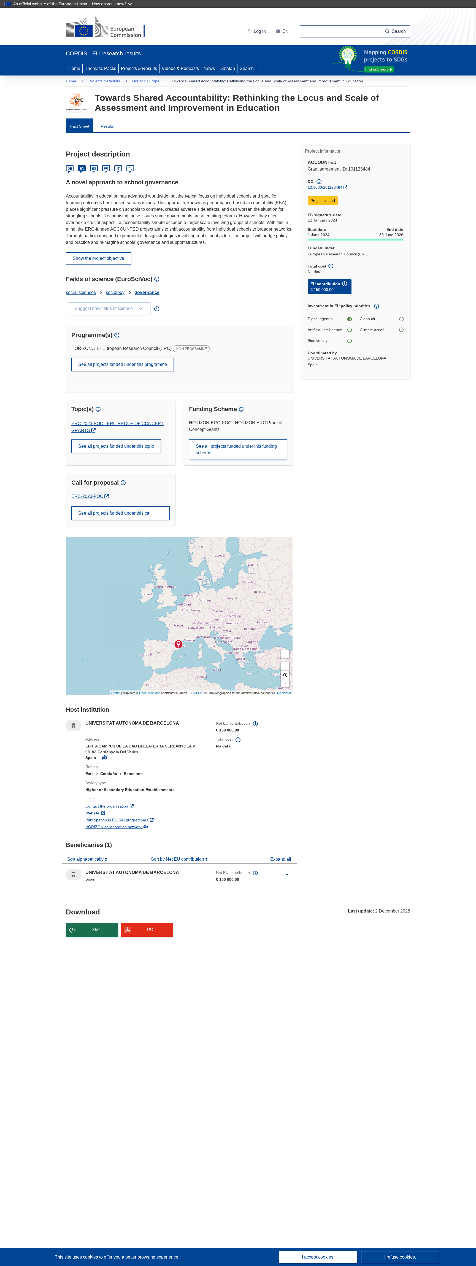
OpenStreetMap (149, 692)
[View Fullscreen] (285, 654)
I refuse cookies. (400, 1257)
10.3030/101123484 (325, 187)
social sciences (81, 292)
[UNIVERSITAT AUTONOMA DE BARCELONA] (178, 644)
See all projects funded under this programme (122, 364)
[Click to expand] (287, 874)
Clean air (367, 319)
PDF (151, 929)
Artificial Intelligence (325, 330)
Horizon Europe (145, 81)
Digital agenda (320, 319)
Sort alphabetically (86, 859)
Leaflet (115, 692)
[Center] (285, 675)
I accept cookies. (318, 1257)
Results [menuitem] (107, 126)
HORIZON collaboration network (133, 826)
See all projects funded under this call (115, 513)
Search (247, 68)
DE (69, 169)
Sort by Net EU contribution (178, 859)
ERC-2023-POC (90, 496)
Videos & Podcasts (180, 68)
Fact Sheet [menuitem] (79, 126)
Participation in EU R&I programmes (137, 819)
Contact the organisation (127, 806)
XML (96, 929)
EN (82, 169)
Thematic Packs (100, 68)
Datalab (227, 68)
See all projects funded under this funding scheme (236, 449)
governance (146, 292)
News (209, 68)
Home (74, 68)
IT (118, 169)
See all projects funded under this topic (116, 446)
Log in (260, 31)
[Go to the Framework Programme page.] (76, 103)
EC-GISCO (195, 692)
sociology (115, 292)
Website (112, 813)
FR (106, 169)
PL (130, 169)
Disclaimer (284, 692)
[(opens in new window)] (110, 28)
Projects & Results (139, 68)
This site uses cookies (77, 1257)
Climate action (372, 330)
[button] (282, 31)
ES (94, 169)
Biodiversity (318, 340)
